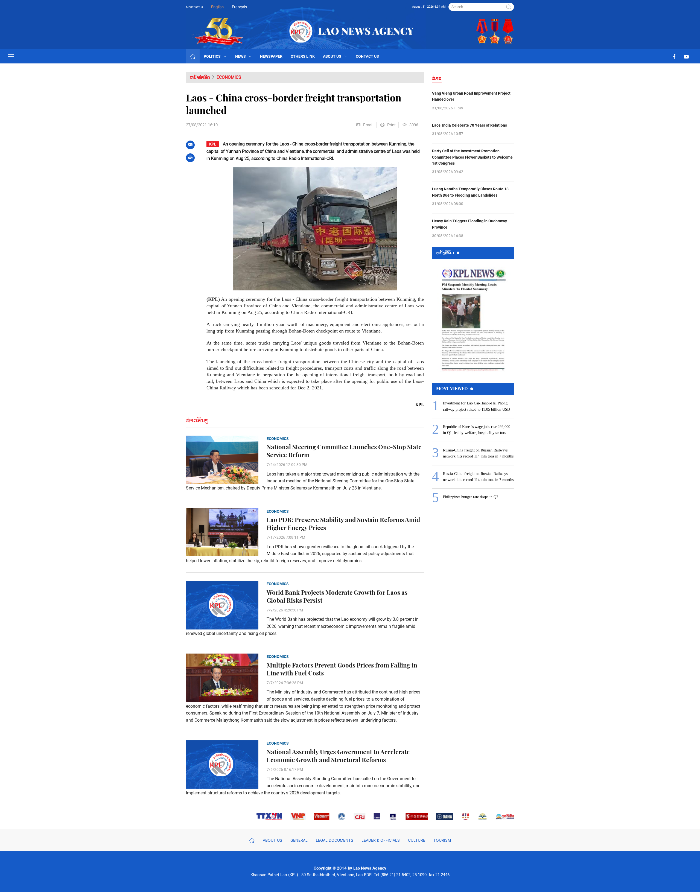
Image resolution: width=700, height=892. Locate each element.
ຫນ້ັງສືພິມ (445, 252)
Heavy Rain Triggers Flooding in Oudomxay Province (469, 224)
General (299, 840)
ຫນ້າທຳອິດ (200, 77)
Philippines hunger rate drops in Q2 (470, 497)
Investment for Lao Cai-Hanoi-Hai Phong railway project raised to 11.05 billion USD (476, 406)
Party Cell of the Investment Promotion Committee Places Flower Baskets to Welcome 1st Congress (472, 157)
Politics (212, 56)
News (240, 56)
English (217, 6)
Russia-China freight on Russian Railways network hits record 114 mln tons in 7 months (478, 453)
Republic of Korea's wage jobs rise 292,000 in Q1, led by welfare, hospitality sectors (476, 430)
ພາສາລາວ (194, 6)
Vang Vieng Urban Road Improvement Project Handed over (471, 96)
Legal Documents (334, 840)
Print (391, 125)
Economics (229, 77)
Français (239, 6)
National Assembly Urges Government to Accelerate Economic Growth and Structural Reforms (338, 756)
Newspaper (271, 56)
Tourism (442, 840)
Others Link (303, 56)
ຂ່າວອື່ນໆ (197, 420)
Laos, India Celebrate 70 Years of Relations (469, 125)
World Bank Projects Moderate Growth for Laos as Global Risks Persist (337, 596)
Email (368, 125)
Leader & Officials (380, 840)
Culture (416, 840)
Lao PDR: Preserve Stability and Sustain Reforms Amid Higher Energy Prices (343, 524)
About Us (332, 56)
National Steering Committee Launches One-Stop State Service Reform (344, 451)
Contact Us (367, 56)
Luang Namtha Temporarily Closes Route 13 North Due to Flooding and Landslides (470, 192)
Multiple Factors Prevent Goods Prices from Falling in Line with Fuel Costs (342, 669)
